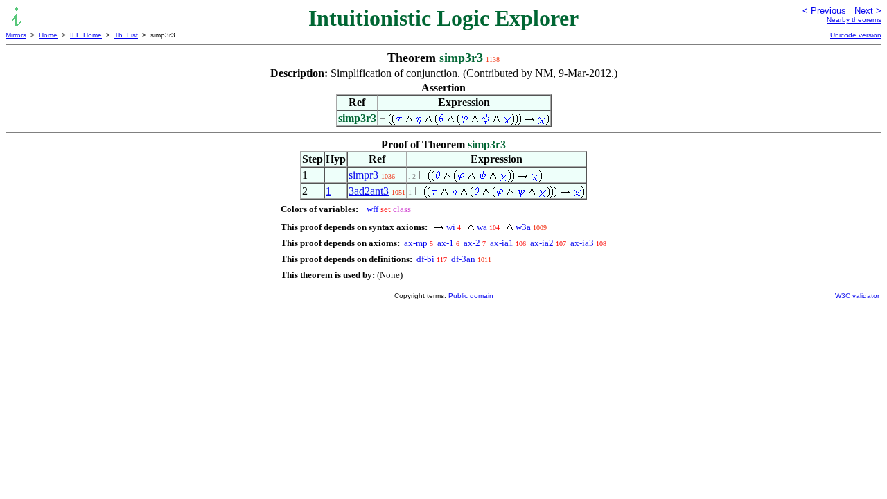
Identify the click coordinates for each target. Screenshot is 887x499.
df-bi (425, 259)
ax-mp (416, 243)
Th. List (126, 35)
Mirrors (16, 35)
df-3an (463, 259)
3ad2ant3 (369, 191)
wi (450, 227)
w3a (523, 227)
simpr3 (363, 175)
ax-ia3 (582, 243)
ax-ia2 (542, 243)
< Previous (824, 11)
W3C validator (857, 295)
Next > (867, 11)
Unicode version (855, 35)
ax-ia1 (501, 243)
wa (482, 227)
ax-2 (472, 243)
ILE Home (86, 35)
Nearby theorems (854, 20)
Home (48, 35)
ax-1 (445, 243)
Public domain (470, 295)
